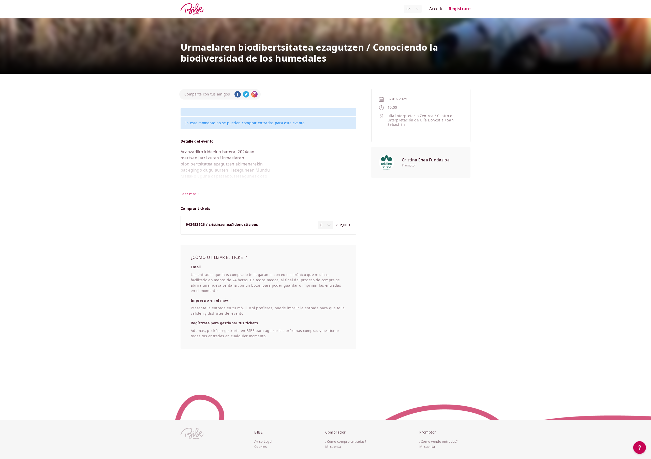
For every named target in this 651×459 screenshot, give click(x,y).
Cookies (260, 447)
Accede (436, 8)
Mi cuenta (333, 447)
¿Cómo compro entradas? (345, 442)
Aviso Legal (263, 442)
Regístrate (459, 8)
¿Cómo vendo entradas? (438, 442)
